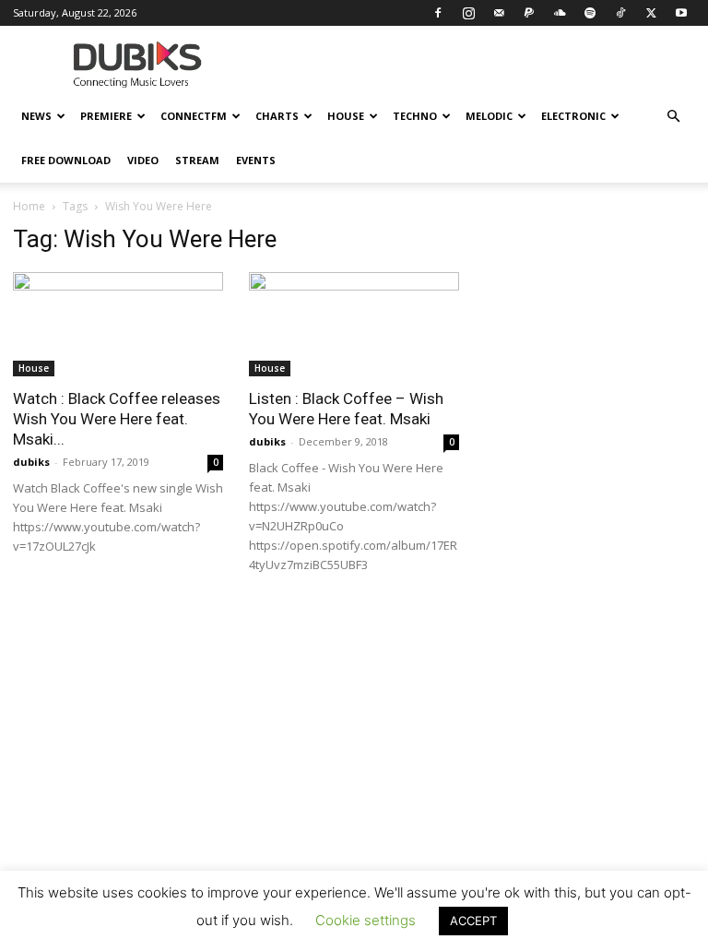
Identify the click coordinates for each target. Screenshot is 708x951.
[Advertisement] (354, 779)
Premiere (106, 116)
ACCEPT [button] (473, 920)
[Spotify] (590, 13)
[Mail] (499, 13)
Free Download (66, 160)
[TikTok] (620, 13)
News (36, 116)
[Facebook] (438, 13)
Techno (415, 116)
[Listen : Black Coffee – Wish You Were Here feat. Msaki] (354, 324)
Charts (277, 116)
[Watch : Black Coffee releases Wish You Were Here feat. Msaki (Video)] (118, 324)
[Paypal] (529, 13)
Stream (197, 160)
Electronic (573, 116)
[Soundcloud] (559, 13)
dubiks (31, 462)
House (345, 116)
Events (256, 160)
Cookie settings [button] (365, 920)
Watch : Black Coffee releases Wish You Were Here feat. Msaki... (116, 418)
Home (29, 206)
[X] (651, 13)
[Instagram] (468, 13)
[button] (673, 116)
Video (143, 160)
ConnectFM (193, 116)
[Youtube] (681, 13)
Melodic (489, 116)
